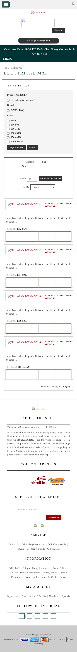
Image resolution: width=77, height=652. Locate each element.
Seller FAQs (14, 568)
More (53, 454)
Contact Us (14, 544)
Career (63, 577)
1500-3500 (16, 133)
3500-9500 (16, 137)
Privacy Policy (50, 572)
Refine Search (16, 147)
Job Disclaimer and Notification (24, 572)
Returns (20, 548)
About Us (45, 568)
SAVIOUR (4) (17, 110)
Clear (32, 147)
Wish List (42, 596)
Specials (66, 596)
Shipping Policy (30, 568)
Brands (41, 548)
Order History (28, 596)
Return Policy (59, 568)
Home (4, 68)
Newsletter (54, 596)
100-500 (15, 124)
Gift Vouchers (53, 548)
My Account (13, 596)
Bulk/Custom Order (57, 544)
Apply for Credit (49, 577)
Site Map (31, 548)
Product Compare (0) (50, 178)
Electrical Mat (16, 68)
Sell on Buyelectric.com (33, 544)
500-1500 (15, 128)
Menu (7, 58)
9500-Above (17, 141)
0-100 (13, 120)
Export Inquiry (32, 577)
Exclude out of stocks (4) (23, 100)
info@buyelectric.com (41, 634)
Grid (24, 166)
